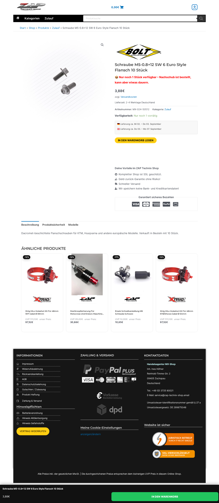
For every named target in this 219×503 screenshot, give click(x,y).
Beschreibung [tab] (30, 224)
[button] (102, 45)
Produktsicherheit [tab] (53, 224)
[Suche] (201, 18)
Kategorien (32, 18)
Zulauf (49, 18)
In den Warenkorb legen (135, 140)
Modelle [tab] (73, 224)
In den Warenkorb (165, 496)
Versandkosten (129, 96)
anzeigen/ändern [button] (90, 434)
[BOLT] (139, 52)
